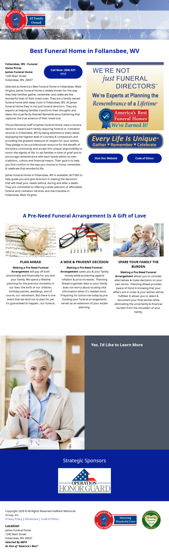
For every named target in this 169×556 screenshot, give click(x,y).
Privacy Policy (13, 519)
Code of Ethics (144, 158)
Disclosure (31, 519)
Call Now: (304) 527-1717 (63, 72)
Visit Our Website (106, 158)
